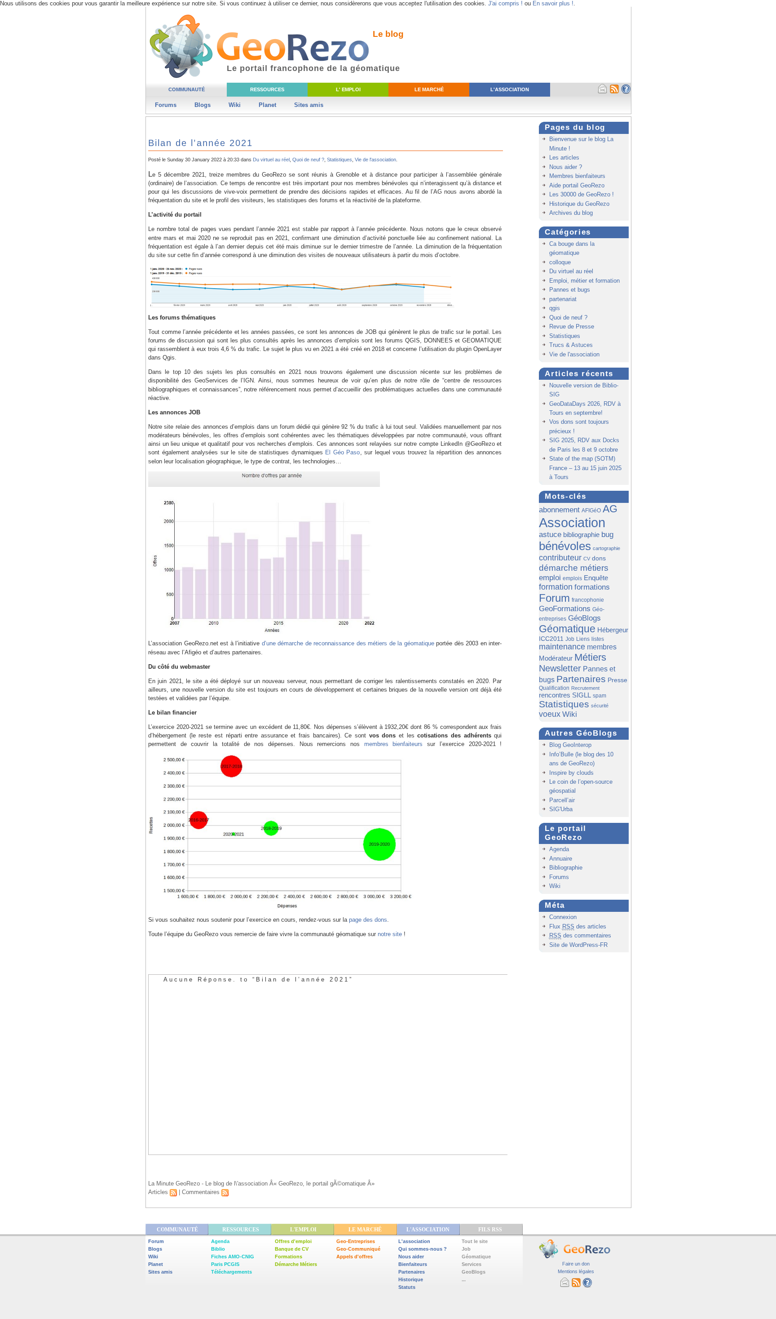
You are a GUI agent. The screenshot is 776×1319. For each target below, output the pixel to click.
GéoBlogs (584, 617)
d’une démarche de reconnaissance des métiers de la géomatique (348, 643)
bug (607, 534)
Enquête (596, 578)
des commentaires (580, 935)
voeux (549, 714)
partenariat (563, 299)
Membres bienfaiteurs (577, 176)
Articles (159, 1192)
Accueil (180, 1167)
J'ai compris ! (505, 3)
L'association (414, 1241)
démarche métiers (573, 568)
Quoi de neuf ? (308, 159)
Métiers (590, 657)
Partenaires (581, 679)
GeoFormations (565, 608)
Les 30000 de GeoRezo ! (581, 194)
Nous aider (411, 1256)
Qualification (554, 688)
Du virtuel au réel (271, 159)
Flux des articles (577, 926)
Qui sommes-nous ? (422, 1249)
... (464, 1279)
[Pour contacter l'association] (603, 92)
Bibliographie (565, 867)
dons (599, 558)
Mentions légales (576, 1271)
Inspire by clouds (571, 772)
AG (610, 509)
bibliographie (581, 534)
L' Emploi (348, 89)
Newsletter (560, 668)
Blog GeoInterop (570, 745)
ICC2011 (551, 638)
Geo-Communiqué (358, 1249)
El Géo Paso (342, 452)
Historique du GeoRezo (579, 203)
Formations (288, 1256)
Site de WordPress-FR (578, 945)
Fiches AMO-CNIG (232, 1256)
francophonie (588, 600)
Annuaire (560, 858)
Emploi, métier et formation (584, 280)
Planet (267, 105)
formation (556, 586)
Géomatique (567, 629)
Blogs (202, 105)
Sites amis (308, 105)
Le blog (388, 34)
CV (586, 558)
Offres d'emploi (293, 1241)
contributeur (560, 557)
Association (572, 522)
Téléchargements (231, 1272)
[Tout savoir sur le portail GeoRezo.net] (626, 92)
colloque (560, 262)
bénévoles (565, 546)
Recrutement (585, 688)
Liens (583, 639)
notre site (389, 934)
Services (471, 1264)
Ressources (267, 89)
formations (592, 587)
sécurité (599, 705)
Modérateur (556, 658)
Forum (554, 598)
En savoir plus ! (553, 3)
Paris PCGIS (225, 1264)
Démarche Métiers (296, 1264)
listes (597, 639)
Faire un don (576, 1263)
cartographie (606, 548)
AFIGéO (591, 510)
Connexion (563, 917)
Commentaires (201, 1192)
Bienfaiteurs (412, 1264)
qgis (554, 308)
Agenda (559, 849)
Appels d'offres (354, 1256)
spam (599, 696)
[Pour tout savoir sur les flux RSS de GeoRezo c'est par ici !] (614, 92)
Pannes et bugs (569, 289)
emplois (572, 578)
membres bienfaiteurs (393, 744)
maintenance (562, 646)
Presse (617, 680)
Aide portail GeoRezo (576, 185)
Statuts (406, 1287)
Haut (610, 1167)
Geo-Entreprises (355, 1241)
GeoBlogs (473, 1272)
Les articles (564, 157)
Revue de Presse (571, 326)
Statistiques (339, 159)
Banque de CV (292, 1249)
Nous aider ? (565, 167)
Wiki (235, 105)
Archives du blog (571, 212)
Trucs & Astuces (571, 345)
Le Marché (429, 89)
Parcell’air (562, 800)
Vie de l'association (375, 159)
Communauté (186, 89)
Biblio (218, 1249)
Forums (165, 105)
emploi (550, 577)
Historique (410, 1279)
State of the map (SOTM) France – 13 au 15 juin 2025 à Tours (585, 467)
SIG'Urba (561, 809)
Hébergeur (612, 630)
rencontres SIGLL (565, 695)
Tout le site (475, 1241)
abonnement (559, 509)
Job (569, 639)
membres (602, 647)
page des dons (368, 919)
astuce (550, 534)
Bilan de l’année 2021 (200, 143)
